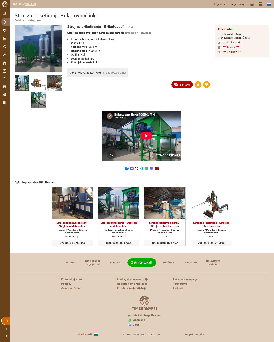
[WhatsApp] (146, 168)
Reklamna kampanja (185, 279)
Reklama (168, 262)
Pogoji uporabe (194, 334)
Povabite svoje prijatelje (131, 288)
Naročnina (191, 262)
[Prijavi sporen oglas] (198, 84)
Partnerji (178, 288)
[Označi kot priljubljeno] (206, 84)
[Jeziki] (269, 4)
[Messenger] (132, 168)
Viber (136, 324)
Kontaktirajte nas (71, 279)
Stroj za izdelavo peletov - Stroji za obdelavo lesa (72, 224)
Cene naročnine (70, 288)
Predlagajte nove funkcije (132, 279)
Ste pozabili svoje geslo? (92, 262)
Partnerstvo (180, 283)
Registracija (238, 4)
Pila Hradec (225, 29)
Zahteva (185, 84)
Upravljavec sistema (213, 262)
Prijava (218, 4)
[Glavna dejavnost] (252, 4)
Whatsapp (139, 320)
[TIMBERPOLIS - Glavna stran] (20, 4)
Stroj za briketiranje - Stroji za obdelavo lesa (119, 224)
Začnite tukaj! (141, 262)
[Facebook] (127, 168)
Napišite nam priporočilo (132, 283)
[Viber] (151, 168)
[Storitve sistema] (260, 4)
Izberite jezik (84, 334)
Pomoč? (115, 262)
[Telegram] (141, 168)
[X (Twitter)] (136, 168)
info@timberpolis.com (146, 315)
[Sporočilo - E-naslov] (157, 168)
